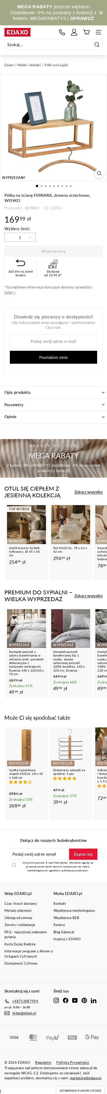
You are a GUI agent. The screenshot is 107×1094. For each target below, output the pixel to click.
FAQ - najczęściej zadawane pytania (25, 934)
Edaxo (9, 65)
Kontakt (60, 903)
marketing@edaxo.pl (85, 1078)
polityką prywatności (75, 870)
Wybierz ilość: (17, 228)
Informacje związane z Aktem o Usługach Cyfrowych (28, 953)
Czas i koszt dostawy (20, 903)
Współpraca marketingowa (74, 910)
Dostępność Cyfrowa (20, 963)
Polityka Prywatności (72, 1062)
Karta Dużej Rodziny (20, 944)
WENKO (31, 208)
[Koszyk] (86, 32)
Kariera (59, 925)
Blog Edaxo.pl (64, 932)
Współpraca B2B (66, 918)
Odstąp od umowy (18, 918)
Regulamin (43, 1062)
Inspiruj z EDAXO (67, 939)
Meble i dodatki (29, 65)
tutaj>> (10, 292)
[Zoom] (99, 173)
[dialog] (80, 1090)
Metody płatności (18, 910)
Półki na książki (56, 65)
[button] (21, 782)
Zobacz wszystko (89, 492)
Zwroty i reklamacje (19, 925)
